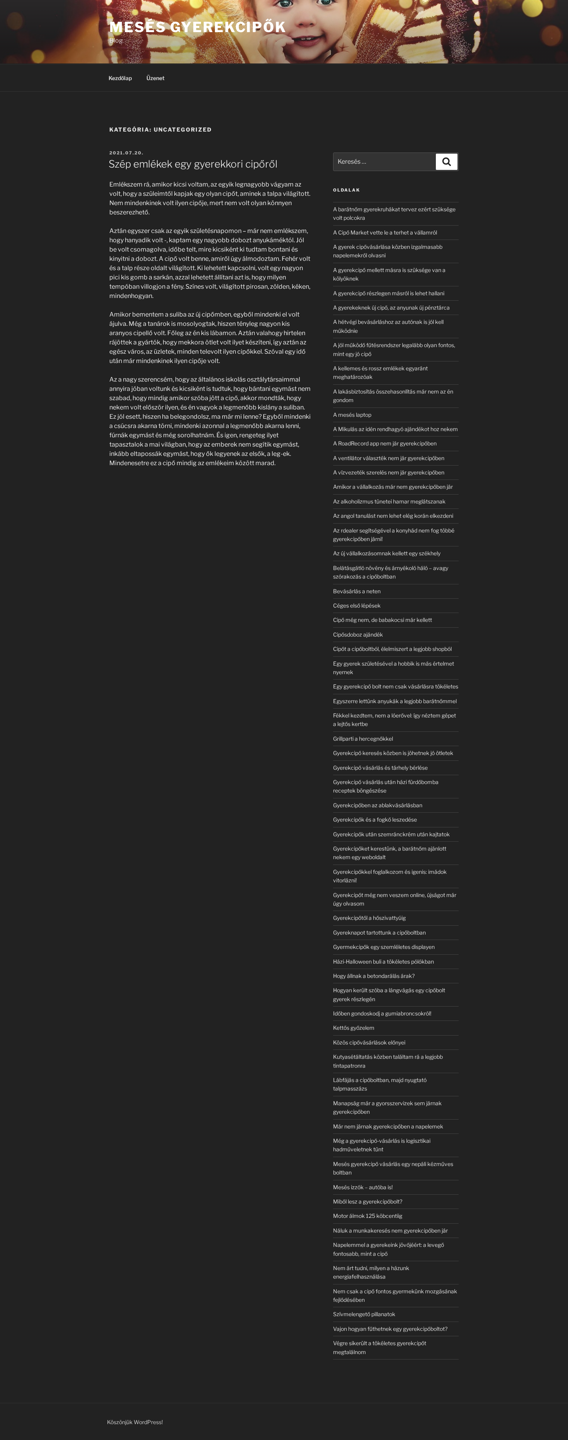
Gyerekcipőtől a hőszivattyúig (369, 917)
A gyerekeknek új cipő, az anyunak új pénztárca (391, 307)
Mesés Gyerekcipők (198, 27)
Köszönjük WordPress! (135, 1422)
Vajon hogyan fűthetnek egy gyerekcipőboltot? (390, 1328)
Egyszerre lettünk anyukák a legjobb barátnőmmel (395, 701)
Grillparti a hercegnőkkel (363, 738)
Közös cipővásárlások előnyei (369, 1042)
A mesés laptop (352, 414)
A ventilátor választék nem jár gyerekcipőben (388, 458)
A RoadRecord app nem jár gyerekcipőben (385, 443)
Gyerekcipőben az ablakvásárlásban (377, 805)
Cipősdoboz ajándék (358, 634)
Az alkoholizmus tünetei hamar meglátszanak (389, 501)
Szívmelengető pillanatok (364, 1314)
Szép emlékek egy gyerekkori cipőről (193, 164)
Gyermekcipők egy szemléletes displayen (384, 946)
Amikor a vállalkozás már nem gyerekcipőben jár (393, 486)
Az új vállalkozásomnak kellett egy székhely (386, 553)
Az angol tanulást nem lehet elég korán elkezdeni (393, 515)
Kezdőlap (120, 78)
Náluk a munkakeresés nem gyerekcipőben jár (390, 1230)
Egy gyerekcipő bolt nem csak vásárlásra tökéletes (395, 686)
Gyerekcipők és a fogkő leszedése (375, 819)
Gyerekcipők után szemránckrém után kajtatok (391, 834)
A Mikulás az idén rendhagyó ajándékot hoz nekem (395, 429)
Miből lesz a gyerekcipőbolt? (367, 1201)
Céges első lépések (357, 605)
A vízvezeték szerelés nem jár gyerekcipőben (388, 472)
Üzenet (155, 78)
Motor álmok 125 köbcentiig (367, 1215)
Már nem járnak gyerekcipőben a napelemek (388, 1126)
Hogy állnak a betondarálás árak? (374, 976)
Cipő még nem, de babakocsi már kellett (382, 619)
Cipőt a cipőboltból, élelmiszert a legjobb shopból (392, 649)
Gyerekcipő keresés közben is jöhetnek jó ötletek (393, 753)
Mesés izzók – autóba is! (363, 1187)
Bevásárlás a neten (357, 591)
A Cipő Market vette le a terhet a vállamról (385, 232)
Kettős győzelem (353, 1027)
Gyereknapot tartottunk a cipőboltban (379, 932)
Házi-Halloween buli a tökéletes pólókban (383, 961)
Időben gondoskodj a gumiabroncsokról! (382, 1013)
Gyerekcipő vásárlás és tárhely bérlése (380, 767)
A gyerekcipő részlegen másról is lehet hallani (388, 293)
